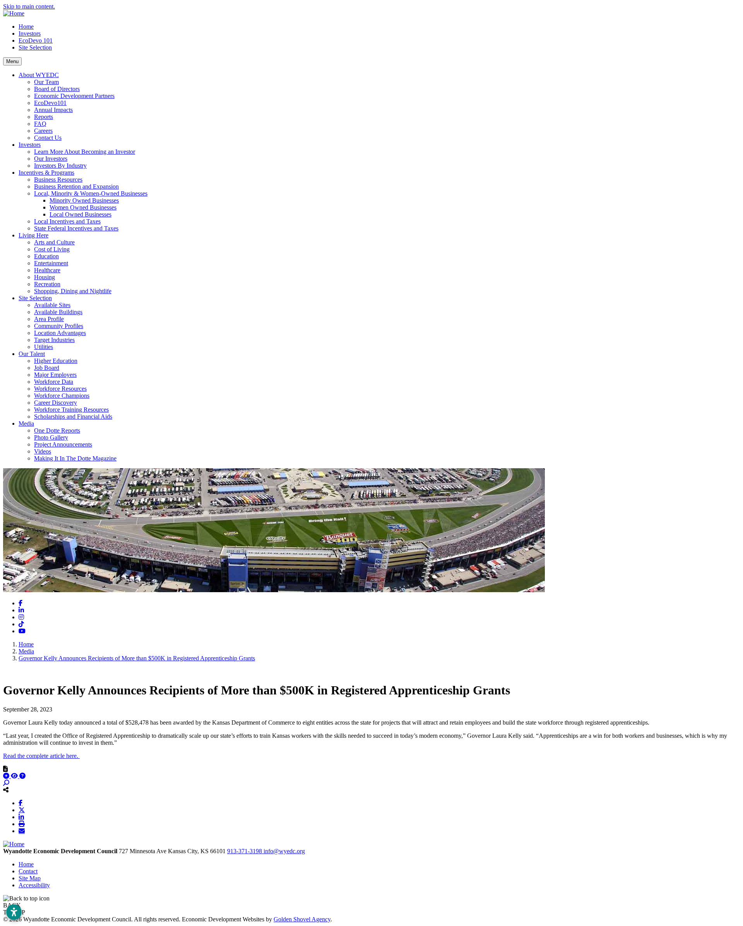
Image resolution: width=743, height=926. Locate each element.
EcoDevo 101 (36, 40)
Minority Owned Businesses (84, 200)
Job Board (46, 367)
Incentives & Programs (46, 172)
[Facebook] (20, 803)
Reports (43, 116)
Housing (44, 277)
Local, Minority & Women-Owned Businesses (90, 193)
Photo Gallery (51, 437)
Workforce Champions (61, 395)
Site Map (30, 878)
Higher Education (55, 360)
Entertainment (51, 263)
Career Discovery (55, 402)
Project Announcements (63, 444)
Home (26, 26)
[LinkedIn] (21, 817)
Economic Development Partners (74, 96)
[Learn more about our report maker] (22, 776)
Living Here (33, 235)
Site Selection (35, 47)
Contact (28, 871)
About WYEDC (39, 75)
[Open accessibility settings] (14, 912)
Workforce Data (53, 381)
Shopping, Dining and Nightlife (72, 291)
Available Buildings (58, 312)
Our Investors (50, 158)
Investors (30, 33)
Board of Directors (57, 89)
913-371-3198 (245, 851)
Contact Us (48, 137)
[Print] (22, 824)
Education (46, 256)
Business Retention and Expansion (76, 186)
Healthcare (47, 270)
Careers (43, 130)
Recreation (47, 284)
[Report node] (5, 769)
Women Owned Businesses (83, 207)
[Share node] (6, 790)
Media (26, 423)
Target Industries (54, 340)
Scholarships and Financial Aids (73, 416)
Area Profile (49, 319)
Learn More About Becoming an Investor (84, 151)
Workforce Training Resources (71, 409)
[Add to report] (7, 776)
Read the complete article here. (41, 755)
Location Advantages (60, 333)
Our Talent (32, 353)
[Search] (6, 783)
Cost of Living (52, 249)
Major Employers (55, 374)
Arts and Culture (54, 242)
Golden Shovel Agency (302, 919)
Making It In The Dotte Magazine (75, 458)
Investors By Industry (60, 165)
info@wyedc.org (284, 851)
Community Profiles (58, 326)
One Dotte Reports (57, 430)
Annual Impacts (53, 110)
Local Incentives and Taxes (67, 221)
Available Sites (52, 305)
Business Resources (58, 179)
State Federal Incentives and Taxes (76, 228)
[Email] (22, 831)
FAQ (40, 123)
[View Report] (15, 776)
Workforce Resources (60, 388)
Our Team (46, 82)
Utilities (43, 347)
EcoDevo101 (50, 103)
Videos (42, 451)
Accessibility (34, 885)
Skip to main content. (29, 6)
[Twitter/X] (22, 810)
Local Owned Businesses (80, 214)
